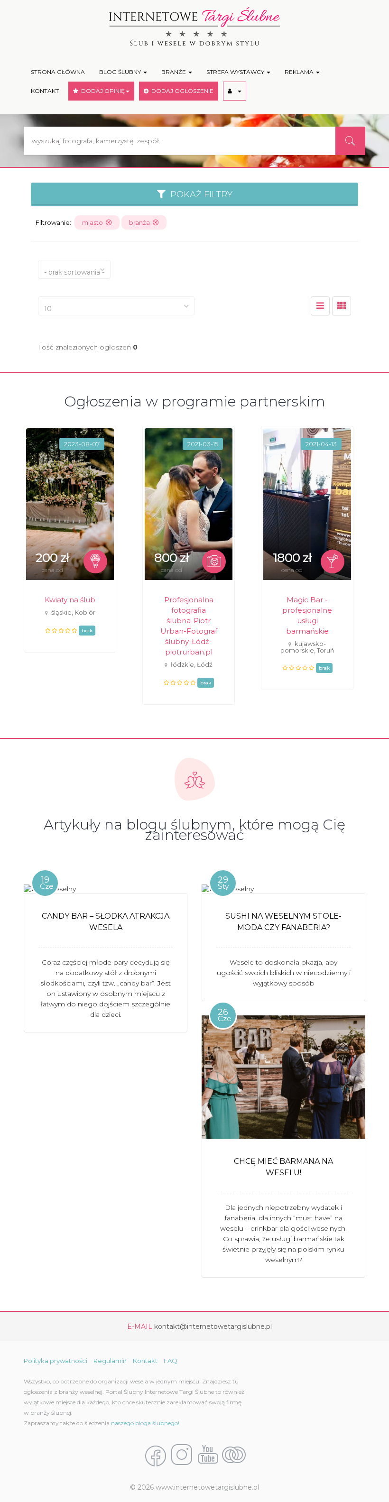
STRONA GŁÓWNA (58, 71)
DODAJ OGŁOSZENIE (180, 90)
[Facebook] (155, 1455)
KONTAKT (45, 90)
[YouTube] (208, 1455)
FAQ (170, 1360)
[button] (234, 91)
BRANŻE (174, 71)
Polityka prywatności (55, 1360)
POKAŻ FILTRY (199, 194)
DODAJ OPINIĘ (101, 90)
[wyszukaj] (350, 141)
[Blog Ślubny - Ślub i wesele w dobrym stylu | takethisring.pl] (234, 1455)
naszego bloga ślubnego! (145, 1423)
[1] (341, 305)
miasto (94, 222)
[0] (320, 305)
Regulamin (110, 1360)
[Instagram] (182, 1455)
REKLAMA (300, 71)
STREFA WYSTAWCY (236, 71)
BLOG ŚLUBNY (120, 71)
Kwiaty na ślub (70, 599)
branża (141, 222)
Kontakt (145, 1360)
